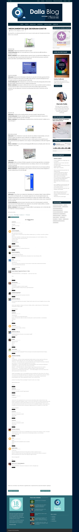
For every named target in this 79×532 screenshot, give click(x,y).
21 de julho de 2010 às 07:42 (16, 222)
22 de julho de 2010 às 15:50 (16, 430)
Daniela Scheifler (15, 245)
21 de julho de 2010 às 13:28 (16, 299)
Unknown (14, 325)
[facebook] (9, 1)
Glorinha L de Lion (16, 429)
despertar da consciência (59, 213)
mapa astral (56, 217)
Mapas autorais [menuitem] (47, 24)
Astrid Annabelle (15, 230)
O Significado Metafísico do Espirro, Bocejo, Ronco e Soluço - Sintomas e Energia (41, 518)
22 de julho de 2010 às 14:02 (16, 412)
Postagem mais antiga (45, 490)
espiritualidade (56, 215)
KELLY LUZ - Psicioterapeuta (18, 463)
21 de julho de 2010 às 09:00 (16, 253)
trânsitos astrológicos (58, 220)
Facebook (21, 214)
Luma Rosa (14, 349)
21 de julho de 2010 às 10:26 (16, 260)
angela (13, 339)
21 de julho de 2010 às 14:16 (16, 332)
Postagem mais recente (13, 490)
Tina (13, 438)
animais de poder (57, 206)
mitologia (62, 217)
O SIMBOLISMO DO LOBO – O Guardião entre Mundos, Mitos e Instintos (41, 523)
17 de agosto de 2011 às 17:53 (16, 464)
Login (69, 0)
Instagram (53, 517)
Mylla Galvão (14, 448)
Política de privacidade (57, 0)
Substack (53, 519)
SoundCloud (54, 521)
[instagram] (11, 1)
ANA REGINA (15, 282)
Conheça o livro (58, 85)
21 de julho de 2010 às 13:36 (16, 313)
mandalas (64, 215)
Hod (13, 259)
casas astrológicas (57, 210)
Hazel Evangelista (16, 252)
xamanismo (55, 222)
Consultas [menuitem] (55, 24)
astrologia (65, 206)
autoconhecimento (57, 208)
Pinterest (28, 214)
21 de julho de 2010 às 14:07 (16, 326)
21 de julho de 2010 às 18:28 (16, 350)
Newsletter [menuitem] (33, 24)
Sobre (38, 0)
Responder (13, 228)
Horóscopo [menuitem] (40, 24)
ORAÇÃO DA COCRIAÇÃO (40, 500)
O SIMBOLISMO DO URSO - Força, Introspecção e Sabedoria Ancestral (41, 505)
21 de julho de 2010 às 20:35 (16, 356)
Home (65, 0)
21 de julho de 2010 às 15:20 (16, 340)
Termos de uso (49, 0)
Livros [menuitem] (21, 24)
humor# (12, 217)
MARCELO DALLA (16, 298)
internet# (17, 217)
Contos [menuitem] (26, 24)
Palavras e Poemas (16, 355)
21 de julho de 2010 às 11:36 (16, 283)
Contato (42, 0)
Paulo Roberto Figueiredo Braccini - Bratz (21, 271)
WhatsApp (16, 214)
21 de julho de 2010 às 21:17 (16, 389)
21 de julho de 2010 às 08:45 (16, 231)
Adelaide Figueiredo (16, 292)
